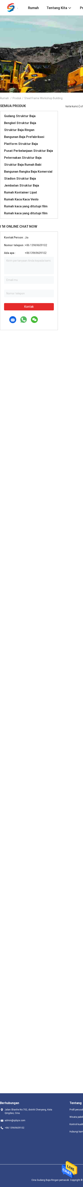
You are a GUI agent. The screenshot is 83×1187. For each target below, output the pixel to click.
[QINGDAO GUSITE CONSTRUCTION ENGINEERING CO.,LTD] (11, 7)
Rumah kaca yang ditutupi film (25, 206)
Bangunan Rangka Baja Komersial (28, 171)
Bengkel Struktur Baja (20, 123)
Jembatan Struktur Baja (21, 185)
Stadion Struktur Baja (20, 178)
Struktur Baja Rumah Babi (22, 164)
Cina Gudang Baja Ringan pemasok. (50, 1180)
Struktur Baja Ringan (19, 130)
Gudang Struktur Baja (20, 116)
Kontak (29, 306)
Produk (17, 98)
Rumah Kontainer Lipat (20, 192)
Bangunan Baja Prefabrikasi (24, 137)
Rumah (4, 98)
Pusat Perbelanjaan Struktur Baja (28, 151)
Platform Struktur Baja (21, 144)
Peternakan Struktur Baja (23, 158)
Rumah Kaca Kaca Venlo (21, 199)
